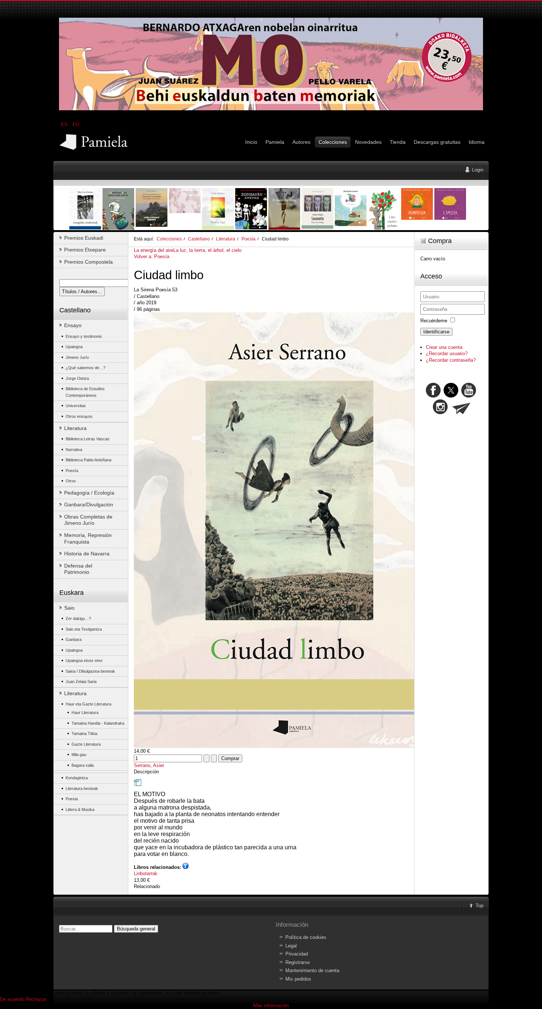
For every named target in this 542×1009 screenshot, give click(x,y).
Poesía (249, 238)
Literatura (225, 238)
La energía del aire (153, 250)
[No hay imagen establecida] (288, 746)
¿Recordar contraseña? (451, 360)
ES (65, 124)
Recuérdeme (433, 320)
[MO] (271, 108)
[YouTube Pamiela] (468, 396)
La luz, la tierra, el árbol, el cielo (207, 250)
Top (479, 905)
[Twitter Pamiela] (476, 396)
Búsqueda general (136, 929)
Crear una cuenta (444, 347)
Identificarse (436, 331)
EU (76, 124)
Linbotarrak (145, 873)
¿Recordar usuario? (447, 353)
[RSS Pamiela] (441, 412)
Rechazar (36, 999)
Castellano (199, 238)
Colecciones (169, 238)
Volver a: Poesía (151, 256)
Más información (271, 1005)
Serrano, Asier (149, 765)
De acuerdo (12, 999)
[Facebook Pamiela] (434, 396)
